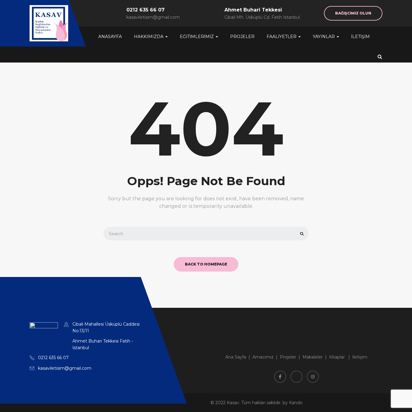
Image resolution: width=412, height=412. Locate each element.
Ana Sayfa (235, 357)
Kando (296, 402)
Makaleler (313, 357)
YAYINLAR (324, 36)
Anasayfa (110, 36)
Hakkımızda (149, 36)
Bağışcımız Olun (353, 13)
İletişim (360, 36)
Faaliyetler (282, 36)
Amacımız (263, 357)
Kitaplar (337, 357)
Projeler (242, 36)
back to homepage (206, 264)
